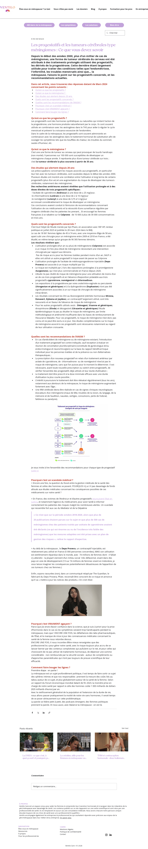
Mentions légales (66, 829)
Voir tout (125, 728)
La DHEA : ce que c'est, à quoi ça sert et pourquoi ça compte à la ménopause (35, 756)
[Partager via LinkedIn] (44, 713)
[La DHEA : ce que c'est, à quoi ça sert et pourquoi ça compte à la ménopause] (36, 742)
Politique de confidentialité (70, 832)
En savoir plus (65, 817)
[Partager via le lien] (49, 713)
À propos (22, 833)
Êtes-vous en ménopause (28, 829)
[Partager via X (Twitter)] (38, 713)
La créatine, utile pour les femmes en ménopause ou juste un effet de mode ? (72, 756)
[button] (82, 9)
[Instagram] (106, 834)
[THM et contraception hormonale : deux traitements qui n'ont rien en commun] (111, 742)
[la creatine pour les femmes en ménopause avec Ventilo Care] (74, 742)
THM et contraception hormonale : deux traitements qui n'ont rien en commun (111, 756)
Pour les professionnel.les (28, 836)
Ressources (22, 831)
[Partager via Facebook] (32, 713)
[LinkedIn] (110, 834)
